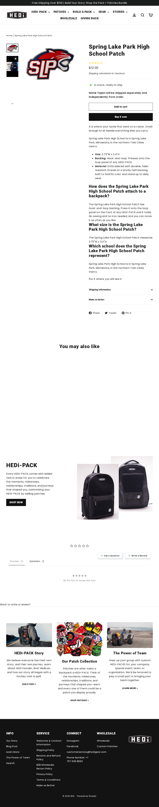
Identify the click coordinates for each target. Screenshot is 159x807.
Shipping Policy (45, 750)
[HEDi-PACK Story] (29, 635)
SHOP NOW (16, 502)
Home (9, 35)
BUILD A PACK (83, 11)
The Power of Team (18, 757)
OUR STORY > (29, 684)
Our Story (12, 740)
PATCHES (60, 11)
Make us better (96, 299)
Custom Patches (107, 746)
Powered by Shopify (86, 796)
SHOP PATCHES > (79, 700)
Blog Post (12, 746)
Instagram (73, 740)
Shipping (93, 73)
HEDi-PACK (40, 11)
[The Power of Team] (130, 635)
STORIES (119, 11)
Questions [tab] (35, 561)
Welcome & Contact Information (49, 742)
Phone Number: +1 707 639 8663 (77, 759)
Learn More (12, 752)
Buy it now (121, 116)
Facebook (73, 746)
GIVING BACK (90, 18)
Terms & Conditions (48, 779)
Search (10, 763)
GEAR (103, 11)
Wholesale (103, 740)
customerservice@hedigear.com (79, 752)
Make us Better (45, 785)
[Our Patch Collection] (79, 639)
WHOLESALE (68, 18)
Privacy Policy (44, 774)
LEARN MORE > (130, 688)
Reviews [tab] (14, 561)
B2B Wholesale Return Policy (45, 766)
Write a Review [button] (139, 555)
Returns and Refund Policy (48, 757)
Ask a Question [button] (111, 555)
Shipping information (100, 289)
